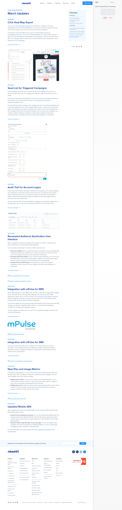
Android (41, 410)
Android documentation (44, 430)
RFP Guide (34, 477)
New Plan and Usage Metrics (76, 35)
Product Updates (47, 470)
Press (57, 468)
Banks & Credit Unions (25, 461)
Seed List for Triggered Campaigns (75, 20)
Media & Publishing (24, 468)
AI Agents (11, 473)
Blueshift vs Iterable (36, 488)
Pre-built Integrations (24, 479)
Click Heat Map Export (75, 18)
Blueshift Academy (48, 461)
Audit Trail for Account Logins (76, 23)
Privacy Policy (40, 502)
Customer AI (10, 471)
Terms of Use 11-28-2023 (48, 502)
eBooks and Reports (36, 466)
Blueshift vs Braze (36, 485)
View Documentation (13, 44)
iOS (52, 410)
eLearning (22, 463)
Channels (27, 303)
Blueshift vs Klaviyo (36, 490)
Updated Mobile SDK (74, 37)
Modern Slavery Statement (67, 502)
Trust (57, 470)
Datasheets (34, 468)
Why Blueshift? (59, 473)
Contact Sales (11, 493)
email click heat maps (25, 26)
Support (45, 472)
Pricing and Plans (11, 495)
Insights (56, 296)
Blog (33, 463)
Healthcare (22, 466)
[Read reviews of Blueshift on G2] (79, 461)
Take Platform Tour (12, 486)
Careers (57, 466)
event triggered (38, 100)
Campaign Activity (43, 296)
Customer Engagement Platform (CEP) (12, 462)
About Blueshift (59, 461)
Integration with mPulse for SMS (77, 31)
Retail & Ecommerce (24, 473)
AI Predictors (12, 478)
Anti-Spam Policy (57, 502)
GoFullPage (21, 40)
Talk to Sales (87, 3)
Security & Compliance (25, 477)
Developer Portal (47, 467)
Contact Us (58, 475)
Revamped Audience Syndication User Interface (77, 29)
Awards (57, 463)
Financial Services (24, 470)
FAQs (33, 461)
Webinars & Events (36, 470)
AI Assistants (12, 476)
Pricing (73, 3)
